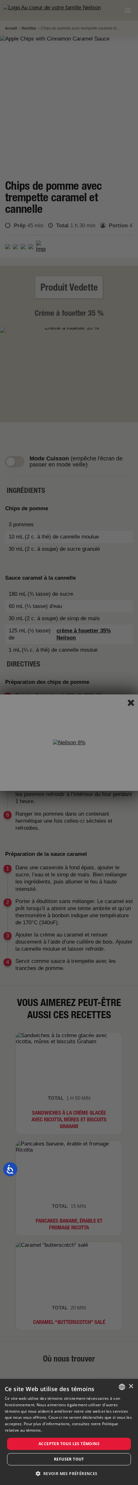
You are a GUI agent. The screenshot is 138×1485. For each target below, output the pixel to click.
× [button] (130, 1386)
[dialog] (69, 1432)
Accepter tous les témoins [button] (69, 1443)
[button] (68, 1474)
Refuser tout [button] (69, 1459)
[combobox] (122, 1387)
